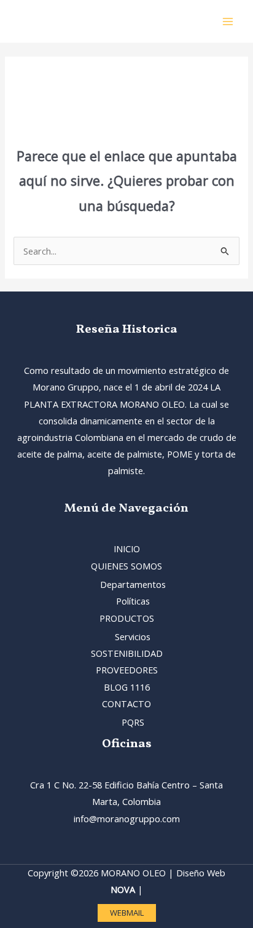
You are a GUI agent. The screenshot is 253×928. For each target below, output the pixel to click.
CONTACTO (126, 703)
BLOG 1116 (127, 687)
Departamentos (133, 584)
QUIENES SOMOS (126, 566)
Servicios (132, 636)
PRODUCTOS (126, 618)
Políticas (133, 601)
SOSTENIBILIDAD (127, 653)
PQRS (133, 722)
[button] (127, 913)
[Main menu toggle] (228, 21)
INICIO (127, 548)
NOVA (123, 889)
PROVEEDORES (127, 670)
